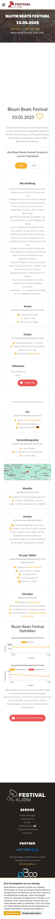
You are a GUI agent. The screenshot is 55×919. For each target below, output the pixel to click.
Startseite (15, 29)
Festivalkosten (27, 819)
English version (26, 826)
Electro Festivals (34, 567)
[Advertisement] (27, 71)
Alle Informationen (27, 864)
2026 (34, 166)
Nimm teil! (29, 383)
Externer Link (35, 354)
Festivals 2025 (32, 29)
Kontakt (27, 822)
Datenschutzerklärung (27, 829)
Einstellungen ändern (31, 913)
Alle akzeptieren (12, 913)
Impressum (27, 833)
